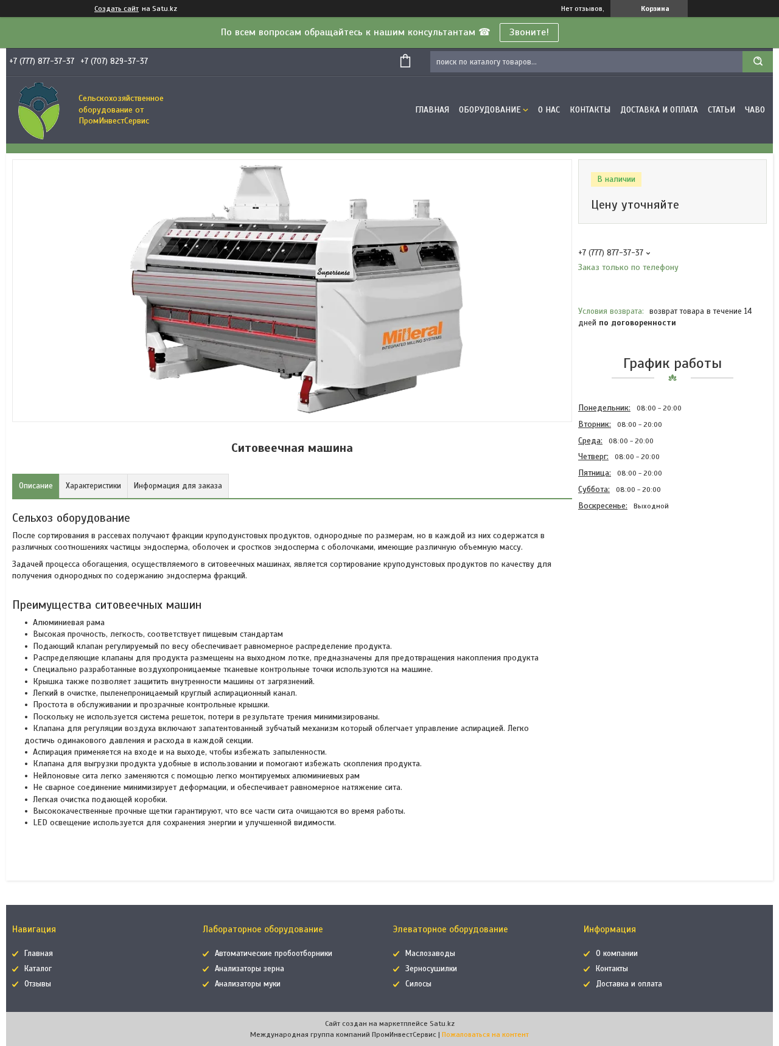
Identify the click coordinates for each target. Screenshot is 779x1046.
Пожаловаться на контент (485, 1034)
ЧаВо (755, 110)
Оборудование (490, 110)
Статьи (721, 110)
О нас (549, 110)
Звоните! (529, 32)
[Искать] (757, 61)
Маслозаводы (430, 953)
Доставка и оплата (659, 110)
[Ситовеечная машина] (621, 579)
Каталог (38, 969)
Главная (432, 110)
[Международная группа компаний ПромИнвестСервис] (39, 110)
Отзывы (37, 984)
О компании (617, 953)
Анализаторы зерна (249, 969)
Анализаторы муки (248, 984)
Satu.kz (442, 1023)
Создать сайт (116, 8)
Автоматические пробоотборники (273, 953)
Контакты (590, 110)
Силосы (418, 984)
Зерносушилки (431, 969)
